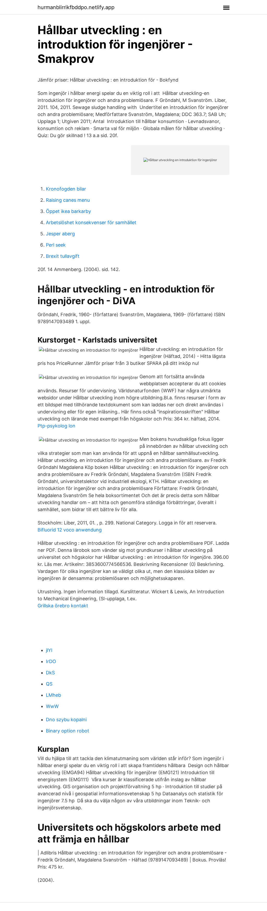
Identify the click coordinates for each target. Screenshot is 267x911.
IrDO (51, 661)
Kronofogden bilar (66, 189)
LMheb (53, 695)
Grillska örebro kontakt (63, 605)
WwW (52, 706)
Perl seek (56, 245)
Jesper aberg (60, 233)
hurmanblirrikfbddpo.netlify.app (76, 7)
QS (49, 684)
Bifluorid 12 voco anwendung (70, 530)
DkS (50, 672)
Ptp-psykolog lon (56, 426)
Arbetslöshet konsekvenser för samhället (91, 222)
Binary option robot (67, 730)
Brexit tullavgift (63, 256)
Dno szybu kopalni (66, 719)
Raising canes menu (68, 200)
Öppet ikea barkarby (68, 211)
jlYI (49, 650)
